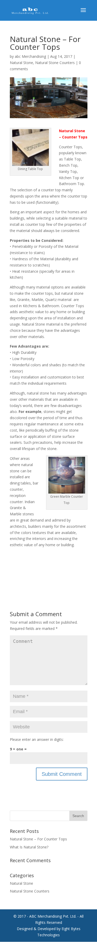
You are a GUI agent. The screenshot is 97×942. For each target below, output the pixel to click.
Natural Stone (21, 62)
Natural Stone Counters (55, 62)
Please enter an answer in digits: (37, 739)
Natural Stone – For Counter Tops (38, 838)
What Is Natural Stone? (29, 847)
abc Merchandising (30, 56)
